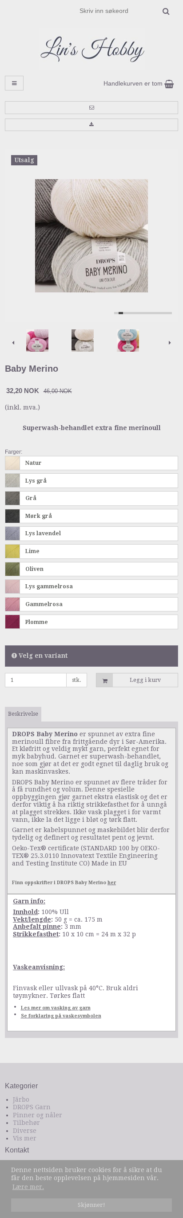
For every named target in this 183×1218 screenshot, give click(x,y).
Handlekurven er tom (133, 83)
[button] (91, 107)
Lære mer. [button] (28, 1186)
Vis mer (24, 1138)
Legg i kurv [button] (145, 680)
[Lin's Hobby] (91, 49)
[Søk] (166, 11)
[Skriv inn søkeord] (124, 10)
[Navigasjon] (14, 83)
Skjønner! (91, 1205)
